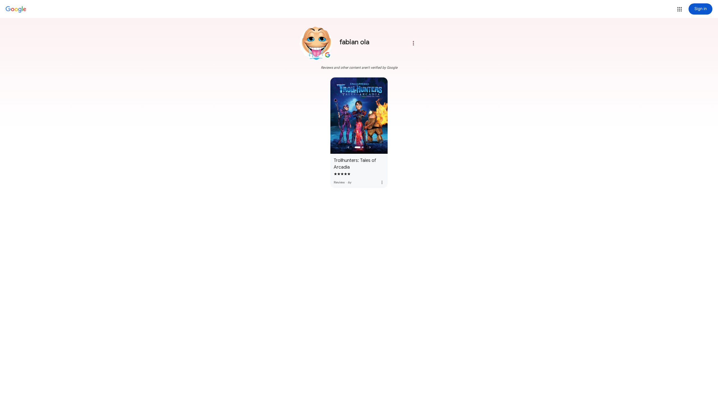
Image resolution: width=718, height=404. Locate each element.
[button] (679, 9)
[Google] (16, 9)
